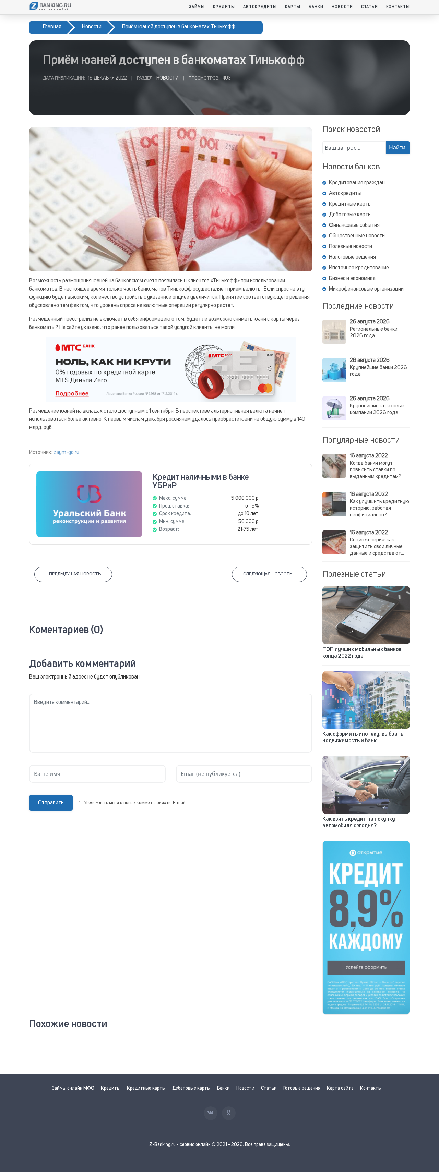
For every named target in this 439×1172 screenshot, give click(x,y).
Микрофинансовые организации (366, 289)
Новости (342, 7)
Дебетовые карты (350, 215)
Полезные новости (350, 246)
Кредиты (224, 7)
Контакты (398, 7)
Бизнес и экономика (352, 278)
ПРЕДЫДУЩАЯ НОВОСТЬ (75, 574)
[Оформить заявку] (366, 927)
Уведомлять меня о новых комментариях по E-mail (135, 803)
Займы (197, 7)
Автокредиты (260, 7)
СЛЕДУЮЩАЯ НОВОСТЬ (267, 574)
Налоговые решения (352, 257)
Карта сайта (340, 1088)
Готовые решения (301, 1088)
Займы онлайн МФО (73, 1088)
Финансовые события (354, 225)
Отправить (51, 803)
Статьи (369, 7)
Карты (292, 7)
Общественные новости (357, 236)
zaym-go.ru (66, 452)
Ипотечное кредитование (359, 268)
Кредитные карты (350, 204)
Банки (316, 7)
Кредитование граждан (357, 183)
